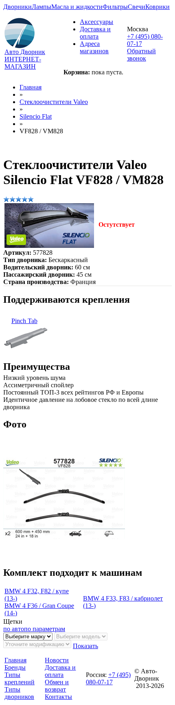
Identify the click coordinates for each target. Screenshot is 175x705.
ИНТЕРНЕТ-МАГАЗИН (22, 63)
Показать (85, 645)
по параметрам (44, 628)
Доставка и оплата (95, 33)
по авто (13, 628)
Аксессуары (96, 21)
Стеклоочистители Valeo (54, 101)
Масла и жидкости (77, 6)
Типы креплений (19, 678)
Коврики (157, 6)
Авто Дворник (24, 51)
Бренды (15, 667)
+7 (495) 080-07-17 (108, 678)
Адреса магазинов (94, 47)
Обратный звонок (141, 55)
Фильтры (115, 6)
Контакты (58, 696)
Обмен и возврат (57, 686)
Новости (57, 660)
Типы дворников (19, 693)
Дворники (17, 6)
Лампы (41, 6)
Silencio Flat (36, 116)
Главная (31, 87)
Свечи (136, 6)
